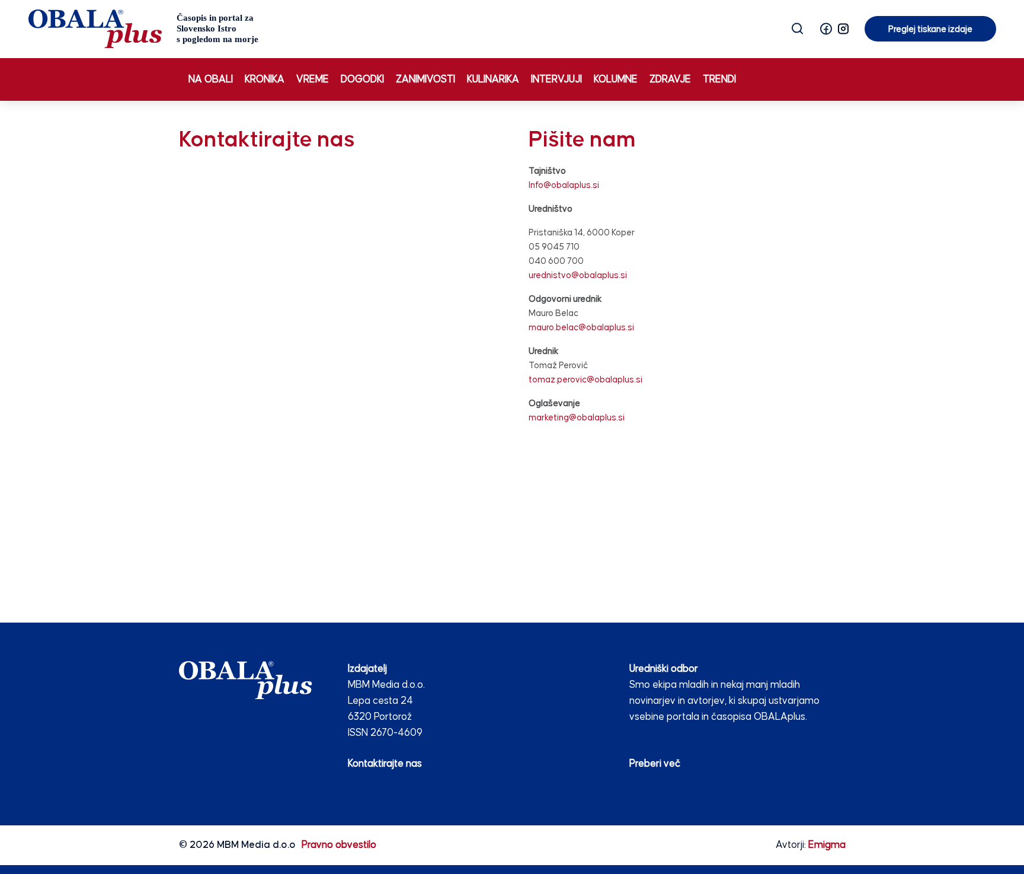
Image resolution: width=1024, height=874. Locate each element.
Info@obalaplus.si (564, 185)
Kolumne (616, 80)
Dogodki (362, 80)
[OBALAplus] (143, 28)
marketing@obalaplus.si (577, 417)
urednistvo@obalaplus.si (578, 275)
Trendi (719, 80)
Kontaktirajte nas (385, 764)
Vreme (312, 80)
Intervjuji (556, 80)
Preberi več (654, 764)
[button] (826, 28)
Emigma (827, 845)
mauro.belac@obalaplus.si (581, 327)
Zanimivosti (425, 80)
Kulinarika (493, 80)
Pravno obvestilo (339, 845)
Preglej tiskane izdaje (930, 29)
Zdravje (670, 80)
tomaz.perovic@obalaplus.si (585, 379)
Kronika (264, 80)
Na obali (210, 80)
